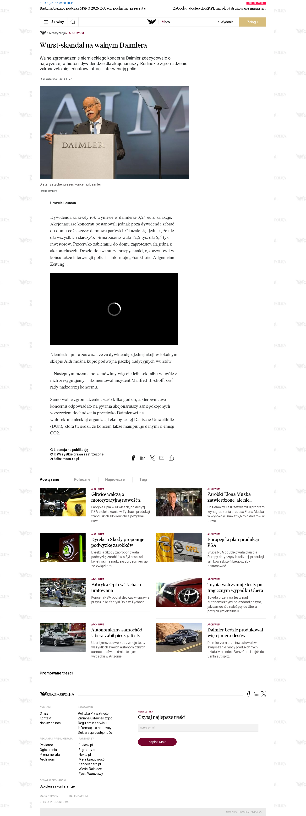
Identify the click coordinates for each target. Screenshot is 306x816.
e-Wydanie (226, 22)
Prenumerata (50, 754)
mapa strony (49, 796)
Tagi (143, 479)
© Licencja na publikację (69, 450)
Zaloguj (252, 22)
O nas (44, 713)
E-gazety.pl (87, 750)
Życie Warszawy (91, 774)
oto (166, 22)
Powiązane (49, 479)
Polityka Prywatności (93, 713)
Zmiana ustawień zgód (95, 718)
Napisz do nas (50, 723)
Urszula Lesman (63, 203)
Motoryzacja (57, 33)
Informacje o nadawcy (94, 728)
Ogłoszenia (48, 750)
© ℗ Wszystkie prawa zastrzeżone (77, 454)
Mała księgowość (91, 759)
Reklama (46, 745)
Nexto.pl (85, 754)
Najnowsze (115, 479)
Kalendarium (78, 796)
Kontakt (45, 718)
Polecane (82, 479)
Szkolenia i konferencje (57, 786)
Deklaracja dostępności (95, 732)
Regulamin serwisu (92, 723)
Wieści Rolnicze (90, 769)
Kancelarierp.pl (90, 764)
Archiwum (76, 33)
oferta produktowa (54, 802)
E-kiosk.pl (86, 745)
